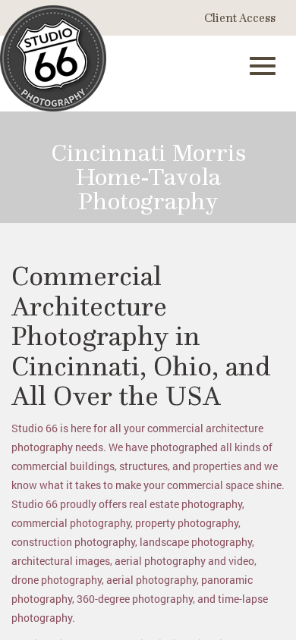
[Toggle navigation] (263, 66)
